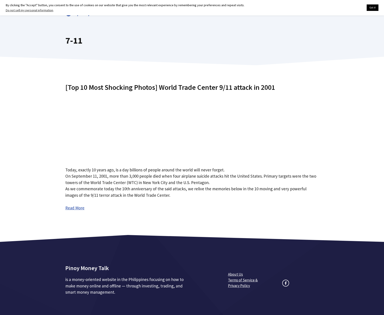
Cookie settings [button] (352, 8)
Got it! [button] (372, 7)
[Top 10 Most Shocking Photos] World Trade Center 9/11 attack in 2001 (170, 87)
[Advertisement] (192, 127)
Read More (74, 208)
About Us (235, 274)
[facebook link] (285, 283)
